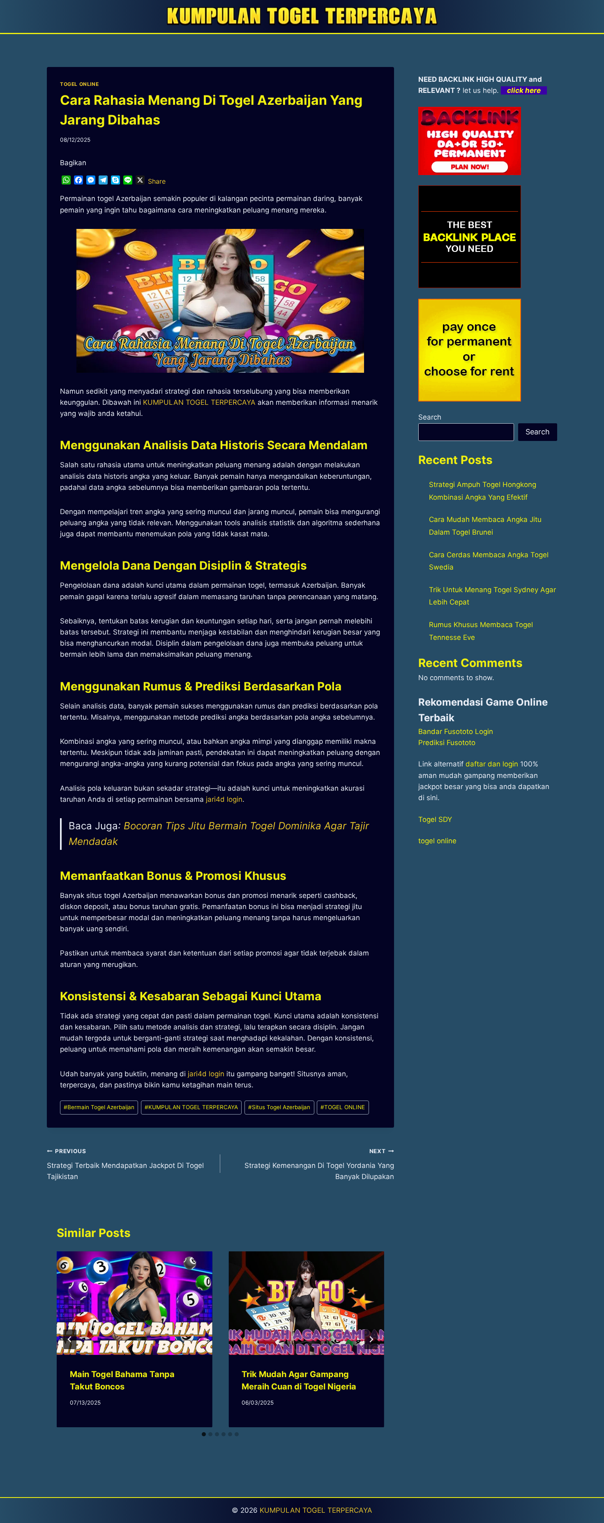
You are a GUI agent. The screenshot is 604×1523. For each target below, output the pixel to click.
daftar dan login (492, 764)
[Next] (371, 1339)
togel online (437, 841)
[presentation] (134, 1303)
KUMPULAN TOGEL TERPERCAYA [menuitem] (199, 402)
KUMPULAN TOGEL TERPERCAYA (191, 1107)
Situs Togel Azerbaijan (279, 1107)
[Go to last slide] (69, 1339)
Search (429, 417)
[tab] (204, 1434)
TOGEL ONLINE (79, 84)
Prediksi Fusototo (446, 742)
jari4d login (206, 1074)
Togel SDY (435, 819)
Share (157, 181)
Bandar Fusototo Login (455, 731)
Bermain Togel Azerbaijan (99, 1107)
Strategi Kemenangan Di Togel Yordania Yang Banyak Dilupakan (319, 1164)
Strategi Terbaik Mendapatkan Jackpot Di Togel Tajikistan (125, 1164)
